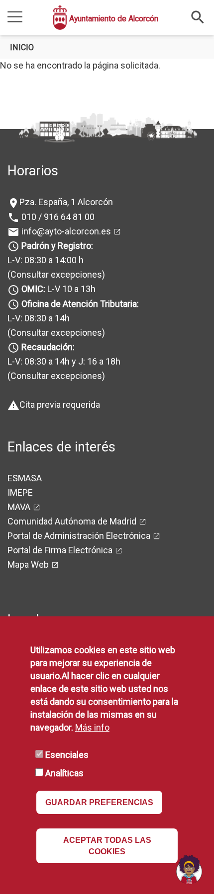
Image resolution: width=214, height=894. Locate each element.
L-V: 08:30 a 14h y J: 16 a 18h (63, 361)
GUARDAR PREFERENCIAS (99, 802)
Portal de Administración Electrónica (78, 535)
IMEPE (20, 492)
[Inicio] (60, 17)
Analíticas (64, 773)
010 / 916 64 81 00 (57, 217)
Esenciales (67, 754)
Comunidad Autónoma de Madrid (71, 521)
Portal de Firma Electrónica (59, 550)
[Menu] (14, 17)
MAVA (18, 507)
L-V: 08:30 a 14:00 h (45, 260)
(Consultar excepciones (54, 274)
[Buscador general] (198, 16)
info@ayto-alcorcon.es (65, 231)
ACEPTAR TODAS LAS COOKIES (107, 846)
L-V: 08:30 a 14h (38, 318)
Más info (92, 727)
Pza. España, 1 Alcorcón (66, 202)
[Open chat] (189, 869)
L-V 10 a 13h (58, 289)
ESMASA (24, 478)
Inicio (22, 47)
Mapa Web (28, 564)
